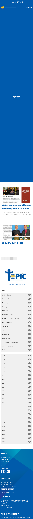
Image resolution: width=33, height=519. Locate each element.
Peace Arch (16, 334)
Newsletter (4, 468)
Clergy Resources (16, 346)
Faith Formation (16, 350)
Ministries (4, 459)
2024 (16, 363)
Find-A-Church (16, 295)
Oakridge (16, 307)
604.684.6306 (5, 482)
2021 (16, 375)
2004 (16, 442)
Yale (16, 330)
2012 (16, 410)
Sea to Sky (16, 326)
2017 (16, 391)
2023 (16, 367)
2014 (16, 403)
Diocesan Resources (16, 299)
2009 (16, 422)
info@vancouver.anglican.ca (9, 486)
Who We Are (5, 457)
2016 (16, 395)
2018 (16, 387)
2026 (16, 355)
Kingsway (16, 303)
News (2, 464)
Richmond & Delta (16, 314)
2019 (16, 383)
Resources (4, 462)
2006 (16, 434)
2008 (16, 426)
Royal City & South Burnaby (16, 318)
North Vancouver (16, 322)
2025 (16, 359)
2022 (16, 371)
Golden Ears (16, 338)
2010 (16, 418)
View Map (4, 509)
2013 (16, 406)
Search (14, 2)
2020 (16, 379)
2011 (16, 414)
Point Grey (16, 311)
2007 (16, 430)
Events (3, 466)
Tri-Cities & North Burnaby (16, 342)
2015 (16, 399)
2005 (16, 438)
